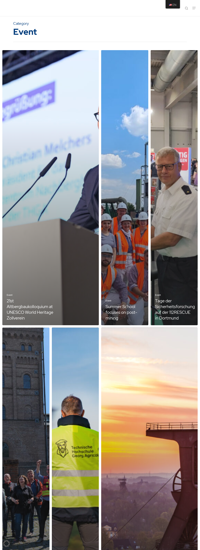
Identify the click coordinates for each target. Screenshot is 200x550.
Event (9, 295)
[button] (6, 543)
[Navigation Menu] (194, 8)
